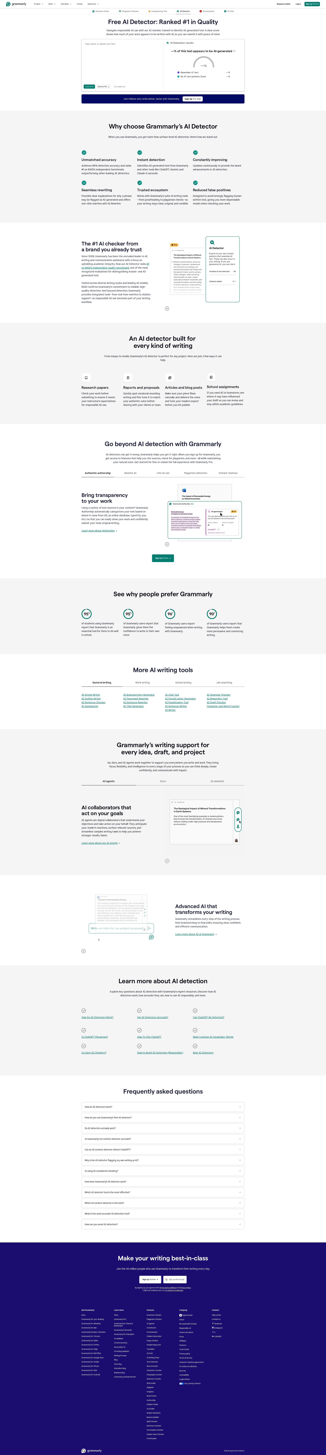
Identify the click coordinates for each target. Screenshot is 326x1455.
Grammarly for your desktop (93, 1319)
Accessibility (184, 1375)
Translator (151, 1349)
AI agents (150, 1324)
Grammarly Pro (120, 1319)
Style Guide (151, 1383)
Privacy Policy (185, 1288)
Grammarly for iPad (89, 1370)
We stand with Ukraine (188, 1324)
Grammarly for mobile (90, 1362)
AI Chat (150, 1353)
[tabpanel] (163, 511)
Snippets (150, 1387)
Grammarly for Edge (90, 1349)
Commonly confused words (125, 1377)
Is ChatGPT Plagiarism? (95, 1036)
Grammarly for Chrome (91, 1336)
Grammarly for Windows (91, 1324)
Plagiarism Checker (154, 1319)
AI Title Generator (133, 706)
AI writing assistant (121, 1351)
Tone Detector (152, 1362)
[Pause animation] (167, 309)
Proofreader (152, 1438)
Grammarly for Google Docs (93, 1358)
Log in (298, 4)
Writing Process (120, 1356)
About (181, 1320)
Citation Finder (152, 1404)
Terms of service (185, 1358)
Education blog (120, 1368)
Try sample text (119, 87)
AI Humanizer (152, 1332)
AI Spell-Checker (216, 702)
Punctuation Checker (155, 1430)
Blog (116, 1360)
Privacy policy (184, 1354)
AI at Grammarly (120, 1343)
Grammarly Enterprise (123, 1330)
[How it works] (234, 51)
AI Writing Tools (153, 1358)
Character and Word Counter (223, 706)
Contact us (216, 1319)
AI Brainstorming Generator (139, 694)
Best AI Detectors (203, 1052)
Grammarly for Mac (89, 1328)
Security (182, 1371)
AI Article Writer (91, 694)
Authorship (151, 1400)
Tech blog (118, 1364)
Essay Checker (152, 1341)
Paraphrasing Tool (154, 1345)
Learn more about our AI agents (100, 843)
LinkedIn (217, 1336)
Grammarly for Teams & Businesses (123, 1325)
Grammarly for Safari (90, 1341)
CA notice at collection (188, 1366)
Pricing (79, 4)
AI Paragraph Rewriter (136, 698)
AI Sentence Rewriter (135, 702)
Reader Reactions (153, 1413)
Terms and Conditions (167, 1288)
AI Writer (170, 710)
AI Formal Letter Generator (180, 698)
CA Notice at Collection (174, 1290)
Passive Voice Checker (155, 1434)
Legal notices (184, 1379)
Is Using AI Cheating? (94, 1052)
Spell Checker (152, 1421)
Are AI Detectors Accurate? (152, 1017)
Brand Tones (151, 1396)
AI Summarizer (90, 706)
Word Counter (152, 1366)
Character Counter (154, 1370)
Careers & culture (186, 1332)
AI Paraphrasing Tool (176, 702)
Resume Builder (153, 1417)
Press (181, 1337)
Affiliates (182, 1341)
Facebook (218, 1324)
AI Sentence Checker (94, 702)
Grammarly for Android (91, 1375)
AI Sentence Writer (176, 706)
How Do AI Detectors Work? (97, 1017)
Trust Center (184, 1349)
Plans (116, 1315)
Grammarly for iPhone (90, 1366)
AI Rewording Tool (217, 698)
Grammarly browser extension (94, 1332)
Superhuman (187, 1315)
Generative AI (119, 1347)
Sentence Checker (154, 1426)
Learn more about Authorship (98, 530)
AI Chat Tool (172, 694)
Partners (182, 1345)
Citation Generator (154, 1336)
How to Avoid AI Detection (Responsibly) (160, 1052)
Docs (83, 1315)
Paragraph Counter (154, 1375)
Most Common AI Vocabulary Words (213, 1036)
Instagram (218, 1328)
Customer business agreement (191, 1362)
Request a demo (283, 4)
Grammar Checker (154, 1315)
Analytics (150, 1392)
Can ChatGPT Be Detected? (208, 1017)
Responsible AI (185, 1328)
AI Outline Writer (91, 698)
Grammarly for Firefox (90, 1345)
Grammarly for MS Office (91, 1353)
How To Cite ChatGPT (149, 1036)
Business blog (119, 1373)
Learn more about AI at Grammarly (194, 934)
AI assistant (118, 1339)
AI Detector (151, 1328)
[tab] (98, 474)
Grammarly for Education (124, 1334)
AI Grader (151, 1409)
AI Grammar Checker (218, 694)
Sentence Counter (154, 1379)
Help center (216, 1315)
